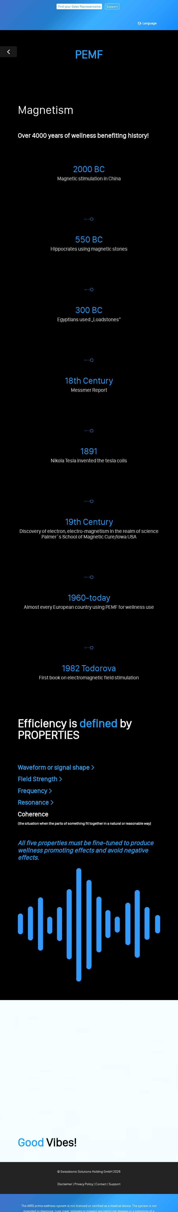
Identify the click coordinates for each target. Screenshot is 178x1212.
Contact (101, 1184)
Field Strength (37, 779)
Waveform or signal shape (54, 767)
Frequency (32, 791)
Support (112, 7)
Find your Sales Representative (79, 7)
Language (149, 23)
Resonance (33, 802)
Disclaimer (65, 1184)
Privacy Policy (83, 1184)
